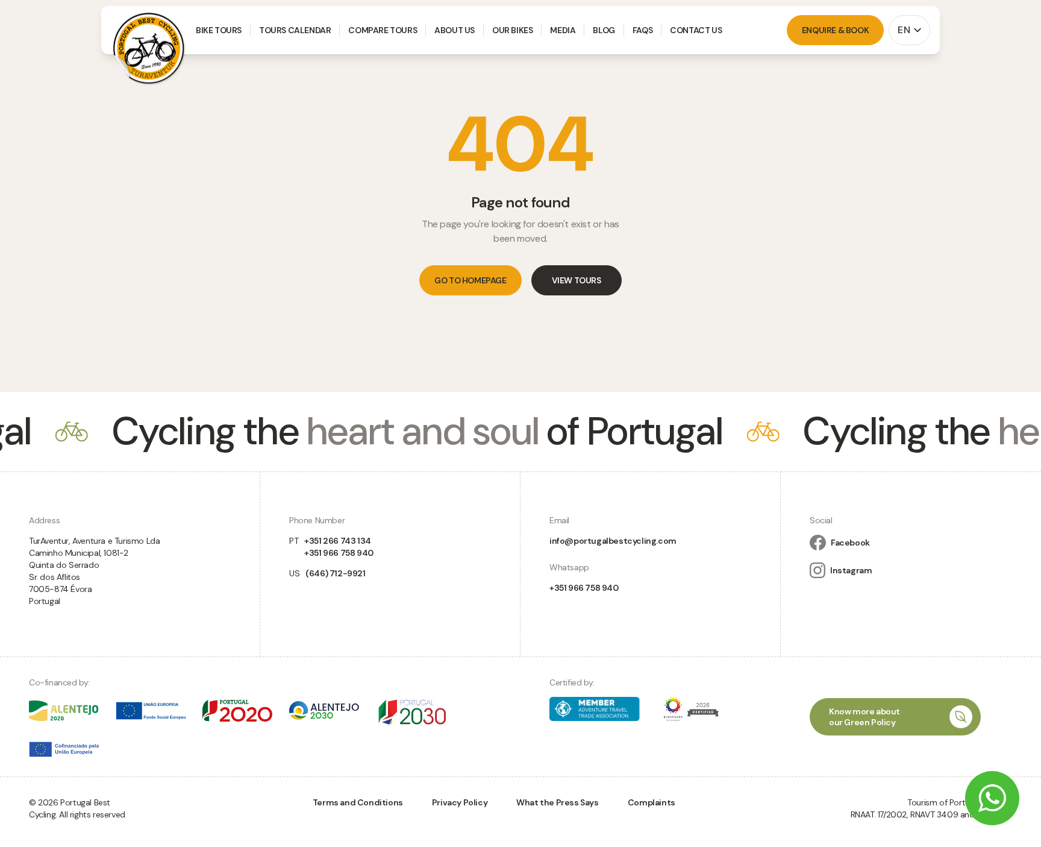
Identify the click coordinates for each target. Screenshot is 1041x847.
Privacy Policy (459, 802)
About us (454, 30)
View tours (576, 280)
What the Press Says (557, 802)
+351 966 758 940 (584, 587)
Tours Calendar (295, 30)
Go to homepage (470, 280)
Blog (603, 30)
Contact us (696, 30)
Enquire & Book (835, 30)
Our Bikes (512, 30)
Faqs (642, 30)
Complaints (651, 802)
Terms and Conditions (358, 802)
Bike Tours (219, 30)
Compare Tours (382, 30)
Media (562, 30)
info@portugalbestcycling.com (613, 540)
